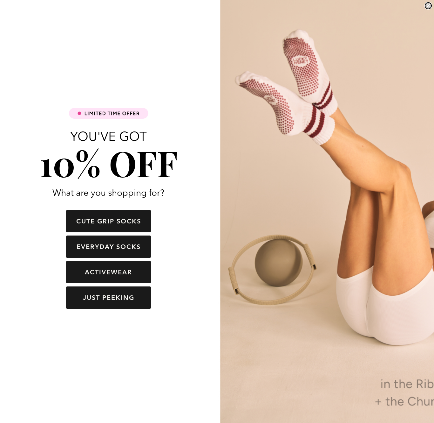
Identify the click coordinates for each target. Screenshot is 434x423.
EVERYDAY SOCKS (109, 246)
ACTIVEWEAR (108, 272)
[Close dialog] (428, 6)
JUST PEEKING (108, 297)
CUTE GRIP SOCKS (108, 221)
